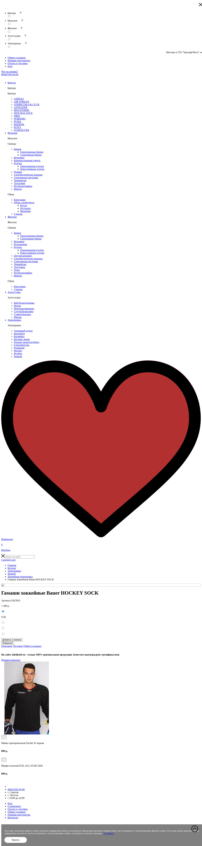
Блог (10, 66)
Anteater (20, 107)
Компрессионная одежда (27, 160)
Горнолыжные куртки (32, 166)
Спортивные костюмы (26, 177)
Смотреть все (8, 560)
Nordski (19, 118)
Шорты (18, 189)
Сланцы (18, 214)
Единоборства (21, 345)
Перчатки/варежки (24, 308)
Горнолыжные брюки (31, 152)
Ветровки (19, 157)
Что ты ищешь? (9, 71)
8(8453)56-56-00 (9, 74)
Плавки (18, 172)
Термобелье (20, 180)
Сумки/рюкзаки (22, 314)
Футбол (18, 353)
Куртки (18, 163)
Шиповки (25, 211)
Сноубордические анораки (28, 174)
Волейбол (19, 336)
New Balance (23, 113)
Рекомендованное (10, 660)
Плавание (19, 348)
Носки (17, 305)
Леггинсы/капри (23, 255)
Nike (17, 116)
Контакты (13, 817)
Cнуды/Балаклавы (23, 311)
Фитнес (18, 350)
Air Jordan (21, 101)
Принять (16, 840)
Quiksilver (21, 130)
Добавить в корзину (12, 640)
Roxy (17, 127)
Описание (6, 646)
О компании (14, 806)
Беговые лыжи (22, 339)
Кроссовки (20, 199)
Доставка (18, 646)
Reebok (19, 124)
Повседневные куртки (32, 169)
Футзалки (25, 208)
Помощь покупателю (19, 60)
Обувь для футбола (24, 202)
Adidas (19, 98)
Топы (17, 270)
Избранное (8, 643)
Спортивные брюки (31, 154)
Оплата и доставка (18, 63)
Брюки (17, 149)
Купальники (20, 244)
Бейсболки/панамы (24, 303)
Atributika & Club (26, 104)
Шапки (18, 317)
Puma (17, 121)
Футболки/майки (23, 186)
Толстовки (19, 183)
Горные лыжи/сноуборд (26, 342)
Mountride (21, 110)
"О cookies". (109, 833)
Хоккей (18, 356)
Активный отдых (23, 330)
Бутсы (23, 205)
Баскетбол (19, 333)
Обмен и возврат (17, 57)
